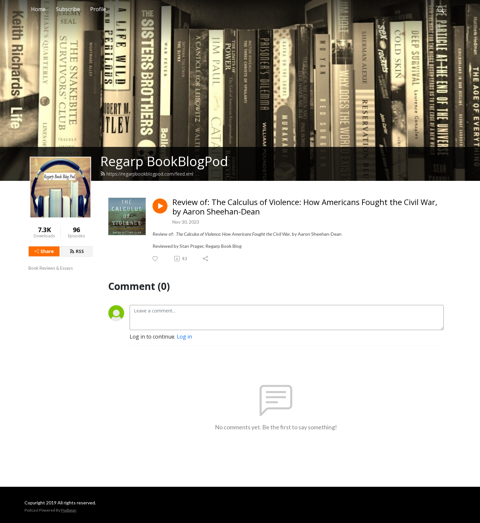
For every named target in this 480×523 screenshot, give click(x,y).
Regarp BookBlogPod (164, 161)
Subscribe (68, 9)
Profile (98, 9)
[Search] (441, 9)
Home (38, 9)
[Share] (206, 258)
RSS (80, 251)
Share (47, 251)
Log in (184, 336)
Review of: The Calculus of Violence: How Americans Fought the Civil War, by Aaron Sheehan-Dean (304, 207)
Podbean (68, 510)
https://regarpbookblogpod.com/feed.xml (149, 174)
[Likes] (155, 258)
